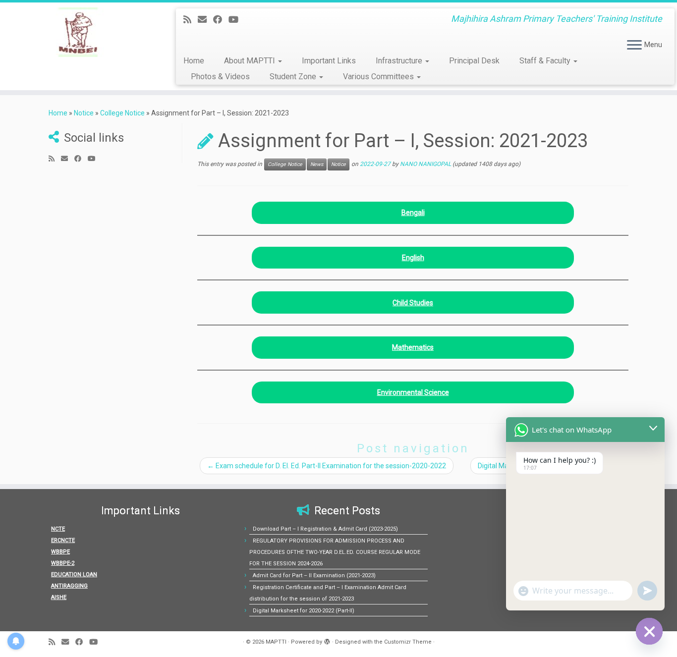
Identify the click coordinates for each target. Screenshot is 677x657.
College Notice (122, 113)
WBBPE (60, 551)
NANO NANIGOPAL (425, 164)
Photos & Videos (220, 76)
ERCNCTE (63, 540)
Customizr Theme (408, 642)
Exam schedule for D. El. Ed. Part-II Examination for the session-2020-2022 (326, 466)
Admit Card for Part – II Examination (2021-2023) (314, 575)
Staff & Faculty (545, 60)
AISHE (58, 597)
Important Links (329, 60)
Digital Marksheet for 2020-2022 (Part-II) (303, 610)
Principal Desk (474, 60)
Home (193, 60)
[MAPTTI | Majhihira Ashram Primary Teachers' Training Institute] (78, 32)
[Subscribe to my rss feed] (190, 19)
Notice (84, 113)
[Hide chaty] (649, 631)
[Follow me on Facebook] (220, 19)
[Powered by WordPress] (327, 640)
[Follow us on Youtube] (236, 19)
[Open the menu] (634, 45)
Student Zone (294, 76)
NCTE (58, 529)
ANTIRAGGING (69, 586)
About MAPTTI (250, 60)
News (316, 164)
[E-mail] (205, 19)
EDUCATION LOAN (74, 574)
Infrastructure (400, 60)
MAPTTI (276, 642)
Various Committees (379, 76)
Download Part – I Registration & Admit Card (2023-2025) (325, 529)
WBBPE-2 (62, 563)
